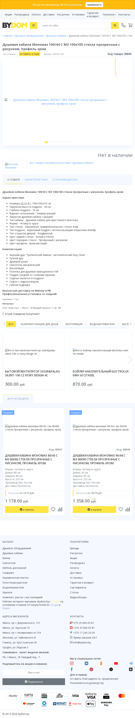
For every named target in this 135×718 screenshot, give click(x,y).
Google (54, 604)
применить (94, 4)
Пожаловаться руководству (87, 683)
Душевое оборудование (16, 548)
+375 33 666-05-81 (84, 627)
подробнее (75, 4)
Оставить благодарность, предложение (94, 678)
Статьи (74, 592)
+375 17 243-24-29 (84, 632)
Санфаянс (8, 572)
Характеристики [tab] (36, 179)
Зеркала (7, 592)
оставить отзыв (29, 54)
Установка (78, 14)
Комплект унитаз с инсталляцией (22, 597)
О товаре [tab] (13, 179)
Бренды (74, 548)
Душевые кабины (12, 553)
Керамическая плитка (15, 577)
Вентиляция (74, 324)
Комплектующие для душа (39, 324)
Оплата (36, 14)
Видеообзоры (78, 597)
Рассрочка (63, 14)
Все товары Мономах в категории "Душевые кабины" (62, 162)
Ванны (6, 558)
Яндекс (6, 608)
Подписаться (35, 681)
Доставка (48, 14)
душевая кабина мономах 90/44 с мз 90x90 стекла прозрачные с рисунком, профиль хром (99, 459)
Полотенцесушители (14, 582)
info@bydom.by (82, 642)
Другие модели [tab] (18, 398)
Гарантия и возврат (93, 14)
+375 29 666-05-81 (83, 622)
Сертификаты (78, 587)
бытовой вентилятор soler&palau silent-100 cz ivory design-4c (32, 373)
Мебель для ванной (14, 567)
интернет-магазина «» (31, 601)
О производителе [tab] (65, 179)
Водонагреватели (102, 324)
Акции (8, 14)
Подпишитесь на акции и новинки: (24, 663)
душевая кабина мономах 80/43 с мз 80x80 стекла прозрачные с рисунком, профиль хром (31, 459)
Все (11, 324)
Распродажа (21, 14)
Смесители (8, 563)
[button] (46, 142)
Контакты (124, 14)
